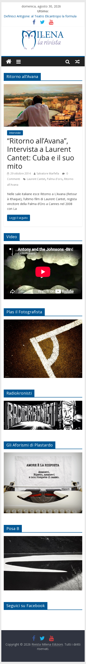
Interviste (15, 133)
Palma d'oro (54, 179)
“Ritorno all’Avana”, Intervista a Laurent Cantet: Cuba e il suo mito (40, 153)
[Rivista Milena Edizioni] (9, 61)
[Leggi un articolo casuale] (77, 61)
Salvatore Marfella (48, 173)
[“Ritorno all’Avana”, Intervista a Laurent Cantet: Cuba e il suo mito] (43, 86)
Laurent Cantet (36, 179)
